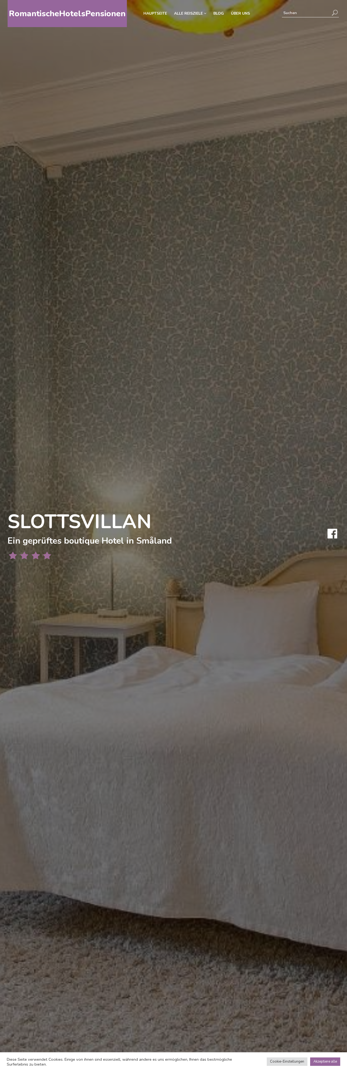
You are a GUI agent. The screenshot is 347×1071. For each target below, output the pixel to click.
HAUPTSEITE (155, 13)
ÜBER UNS (240, 13)
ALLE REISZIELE (189, 13)
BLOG (218, 13)
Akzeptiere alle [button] (325, 1061)
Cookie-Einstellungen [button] (287, 1061)
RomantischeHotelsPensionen (67, 13)
